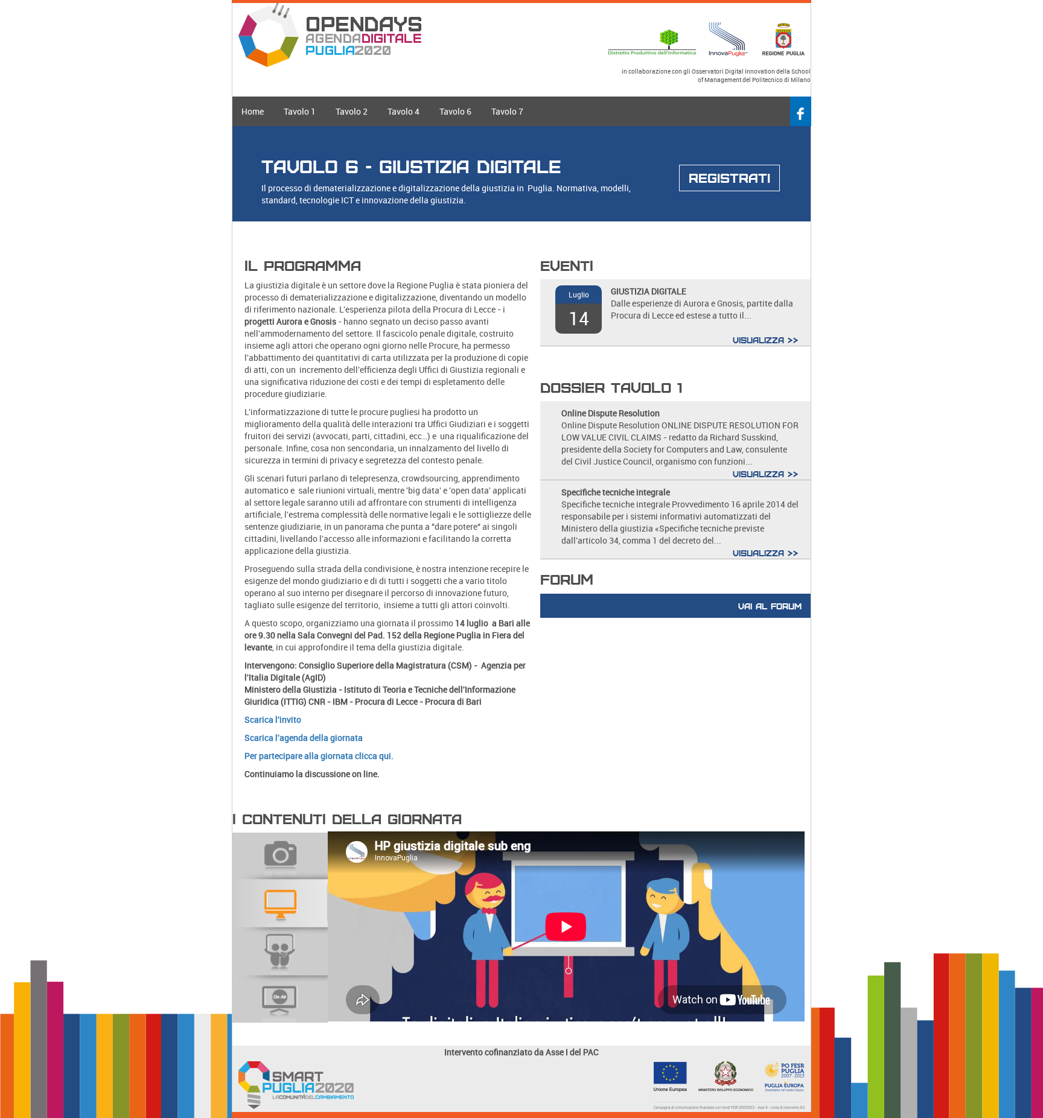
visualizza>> (766, 340)
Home (252, 111)
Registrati (729, 177)
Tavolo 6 (455, 111)
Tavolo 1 (300, 111)
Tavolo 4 (403, 111)
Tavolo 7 (507, 111)
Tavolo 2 (352, 111)
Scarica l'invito (272, 719)
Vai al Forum (770, 606)
